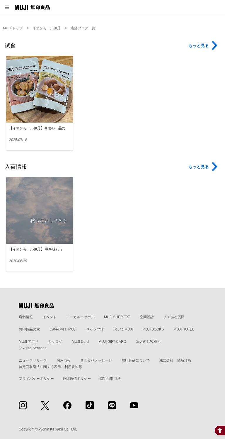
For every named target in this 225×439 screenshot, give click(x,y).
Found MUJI (123, 329)
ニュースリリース (33, 360)
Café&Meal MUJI (63, 329)
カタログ (55, 342)
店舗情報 (26, 317)
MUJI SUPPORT (117, 317)
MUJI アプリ (28, 342)
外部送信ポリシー (77, 379)
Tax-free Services (32, 348)
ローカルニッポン (80, 317)
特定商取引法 (110, 379)
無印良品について (136, 360)
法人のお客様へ (148, 342)
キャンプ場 (95, 329)
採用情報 (64, 360)
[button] (7, 7)
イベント (49, 317)
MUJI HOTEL (183, 329)
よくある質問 (174, 317)
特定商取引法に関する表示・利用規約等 (50, 367)
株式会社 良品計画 (175, 360)
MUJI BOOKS (153, 329)
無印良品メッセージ (96, 360)
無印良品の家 (29, 329)
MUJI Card (80, 342)
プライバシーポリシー (36, 379)
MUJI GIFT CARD (112, 342)
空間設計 (147, 317)
